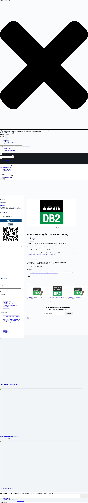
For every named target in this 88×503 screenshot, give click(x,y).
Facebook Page (4, 278)
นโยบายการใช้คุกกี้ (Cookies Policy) (10, 303)
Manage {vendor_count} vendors (9, 142)
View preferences (11, 146)
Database (32, 241)
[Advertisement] (44, 189)
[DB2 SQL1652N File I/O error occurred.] (36, 291)
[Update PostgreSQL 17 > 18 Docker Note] (41, 381)
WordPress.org (6, 332)
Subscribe (69, 313)
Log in (4, 328)
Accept (2, 146)
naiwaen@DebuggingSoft (5, 167)
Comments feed (6, 331)
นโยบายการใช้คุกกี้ (7, 148)
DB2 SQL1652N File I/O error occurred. (34, 297)
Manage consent (4, 502)
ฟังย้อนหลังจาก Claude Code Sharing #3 (11, 319)
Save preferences (18, 146)
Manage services (6, 141)
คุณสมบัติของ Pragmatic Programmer (10, 322)
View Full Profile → (4, 212)
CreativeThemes (20, 501)
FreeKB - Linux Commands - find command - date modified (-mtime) (44, 273)
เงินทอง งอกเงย (6, 172)
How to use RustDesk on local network (11, 315)
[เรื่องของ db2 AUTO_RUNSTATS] (77, 291)
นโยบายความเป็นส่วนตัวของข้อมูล (10, 150)
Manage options (6, 140)
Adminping (2, 205)
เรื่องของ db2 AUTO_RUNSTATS (74, 297)
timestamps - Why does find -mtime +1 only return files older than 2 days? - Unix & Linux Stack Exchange (51, 271)
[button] (44, 65)
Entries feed (5, 330)
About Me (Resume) (7, 169)
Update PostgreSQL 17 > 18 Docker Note (9, 384)
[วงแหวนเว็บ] (12, 167)
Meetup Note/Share (7, 170)
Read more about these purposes (9, 143)
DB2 (28, 318)
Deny (5, 146)
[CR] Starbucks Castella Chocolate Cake (11, 320)
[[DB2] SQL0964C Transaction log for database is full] (57, 291)
